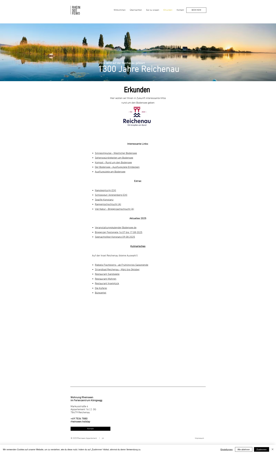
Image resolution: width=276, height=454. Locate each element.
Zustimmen (261, 449)
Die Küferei (101, 288)
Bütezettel (100, 292)
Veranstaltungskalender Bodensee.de (115, 227)
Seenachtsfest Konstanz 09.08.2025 (115, 237)
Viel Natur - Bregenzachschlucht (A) (114, 209)
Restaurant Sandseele (107, 274)
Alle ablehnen (243, 449)
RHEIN (76, 7)
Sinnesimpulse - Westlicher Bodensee (116, 153)
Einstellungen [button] (227, 449)
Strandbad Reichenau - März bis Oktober (117, 269)
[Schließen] (272, 449)
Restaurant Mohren (105, 279)
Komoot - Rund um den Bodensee (113, 162)
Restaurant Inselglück (107, 283)
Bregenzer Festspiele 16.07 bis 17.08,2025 (118, 232)
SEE (74, 10)
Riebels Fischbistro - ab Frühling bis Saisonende (121, 265)
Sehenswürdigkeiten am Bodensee (114, 157)
